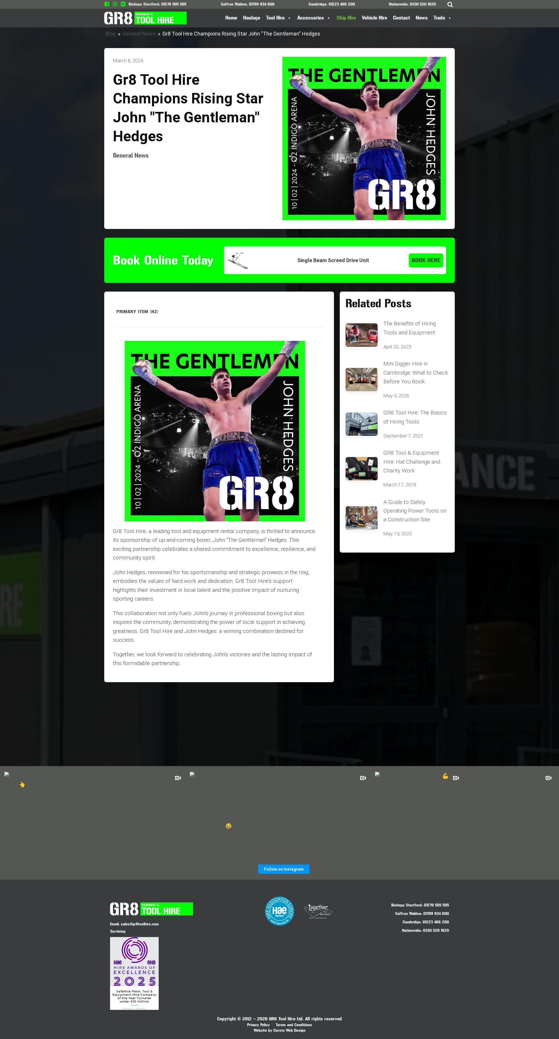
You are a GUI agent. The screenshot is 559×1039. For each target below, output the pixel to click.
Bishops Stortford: (406, 905)
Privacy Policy (258, 1025)
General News (139, 34)
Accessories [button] (310, 18)
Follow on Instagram (284, 869)
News (422, 18)
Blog (110, 34)
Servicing (117, 931)
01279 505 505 (173, 4)
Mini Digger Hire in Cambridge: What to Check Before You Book (415, 372)
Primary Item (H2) (137, 311)
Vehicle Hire (374, 18)
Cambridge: (412, 922)
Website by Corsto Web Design (279, 1030)
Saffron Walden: (408, 913)
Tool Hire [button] (275, 18)
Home (231, 18)
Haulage (251, 18)
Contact (401, 18)
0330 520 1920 (423, 4)
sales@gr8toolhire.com (140, 924)
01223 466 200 (342, 4)
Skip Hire (346, 18)
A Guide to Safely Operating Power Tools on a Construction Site (415, 511)
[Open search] (450, 4)
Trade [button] (439, 18)
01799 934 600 (262, 4)
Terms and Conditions (294, 1025)
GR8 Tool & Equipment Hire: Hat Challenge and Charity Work (411, 461)
